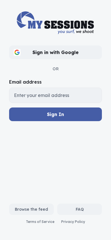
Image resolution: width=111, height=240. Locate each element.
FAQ (80, 209)
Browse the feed (31, 209)
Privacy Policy (73, 222)
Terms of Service (40, 222)
